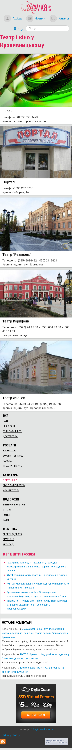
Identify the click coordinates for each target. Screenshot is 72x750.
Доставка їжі (10, 436)
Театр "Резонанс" (16, 254)
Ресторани (9, 426)
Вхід (20, 29)
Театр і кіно (10, 480)
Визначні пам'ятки (14, 504)
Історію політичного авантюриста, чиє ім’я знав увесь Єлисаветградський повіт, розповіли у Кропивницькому (37, 604)
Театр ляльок (13, 397)
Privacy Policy (11, 735)
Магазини (8, 539)
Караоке (7, 461)
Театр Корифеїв (15, 320)
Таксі (6, 520)
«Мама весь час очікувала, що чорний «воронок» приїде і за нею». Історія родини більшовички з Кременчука (35, 633)
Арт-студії (8, 544)
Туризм (7, 509)
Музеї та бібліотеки (14, 485)
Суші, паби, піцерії (12, 431)
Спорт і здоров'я (12, 534)
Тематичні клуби (12, 466)
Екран (7, 110)
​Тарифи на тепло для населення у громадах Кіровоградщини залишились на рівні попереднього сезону (36, 566)
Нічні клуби (9, 450)
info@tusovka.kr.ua (42, 729)
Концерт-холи (11, 490)
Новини (40, 18)
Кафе (5, 421)
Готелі (7, 515)
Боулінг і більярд (13, 455)
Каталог (63, 18)
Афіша (17, 18)
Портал (8, 181)
